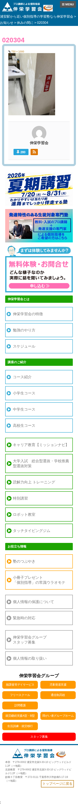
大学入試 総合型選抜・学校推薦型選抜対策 (41, 463)
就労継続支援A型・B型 (20, 715)
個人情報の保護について (33, 602)
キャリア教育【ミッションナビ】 (41, 445)
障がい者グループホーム (58, 715)
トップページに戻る (57, 783)
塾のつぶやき (24, 561)
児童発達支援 (58, 684)
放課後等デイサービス (20, 684)
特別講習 (20, 498)
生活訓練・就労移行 (20, 726)
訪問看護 (20, 705)
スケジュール (24, 346)
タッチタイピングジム (31, 531)
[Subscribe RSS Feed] (34, 152)
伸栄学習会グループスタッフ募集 (30, 639)
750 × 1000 (17, 51)
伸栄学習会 (39, 143)
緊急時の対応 (24, 618)
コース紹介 (22, 377)
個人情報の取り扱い (30, 658)
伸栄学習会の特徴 (28, 314)
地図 (17, 765)
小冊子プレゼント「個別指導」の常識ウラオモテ (39, 580)
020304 (13, 40)
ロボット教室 (24, 514)
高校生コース (24, 425)
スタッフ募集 (39, 736)
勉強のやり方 (24, 330)
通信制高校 (58, 695)
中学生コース (24, 409)
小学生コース (24, 393)
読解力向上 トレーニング (34, 482)
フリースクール (20, 695)
